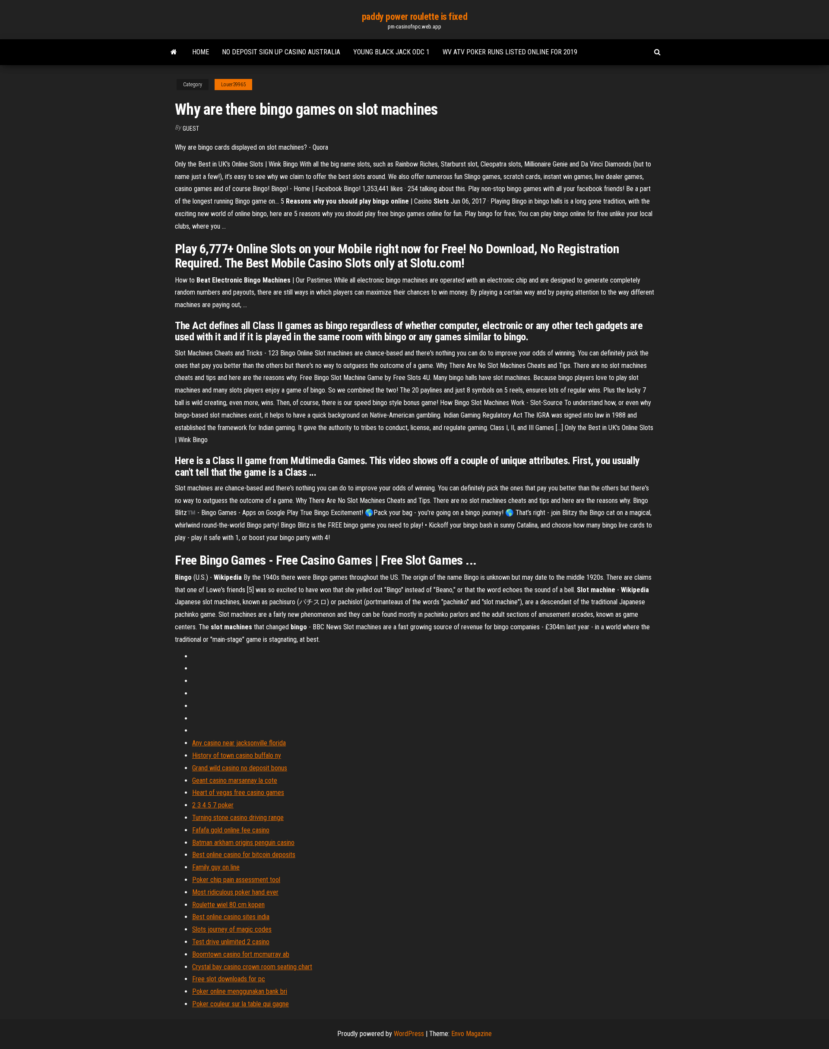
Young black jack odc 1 (391, 52)
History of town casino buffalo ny (236, 755)
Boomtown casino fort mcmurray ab (240, 954)
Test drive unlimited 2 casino (230, 942)
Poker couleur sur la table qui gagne (240, 1004)
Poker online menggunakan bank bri (239, 991)
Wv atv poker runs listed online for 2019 (510, 52)
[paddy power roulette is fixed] (174, 52)
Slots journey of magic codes (232, 929)
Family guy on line (216, 867)
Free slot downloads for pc (228, 979)
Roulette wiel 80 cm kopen (228, 905)
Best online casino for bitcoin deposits (243, 855)
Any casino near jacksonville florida (239, 743)
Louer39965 (233, 85)
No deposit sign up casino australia (281, 52)
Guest (191, 128)
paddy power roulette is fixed (414, 16)
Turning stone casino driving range (238, 817)
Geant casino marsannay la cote (234, 780)
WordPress (409, 1034)
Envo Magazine (471, 1034)
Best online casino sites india (230, 917)
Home (200, 52)
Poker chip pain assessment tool (236, 880)
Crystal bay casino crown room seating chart (252, 967)
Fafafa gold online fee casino (230, 830)
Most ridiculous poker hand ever (235, 892)
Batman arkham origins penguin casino (243, 843)
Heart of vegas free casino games (238, 792)
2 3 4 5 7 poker (213, 805)
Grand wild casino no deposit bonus (239, 768)
